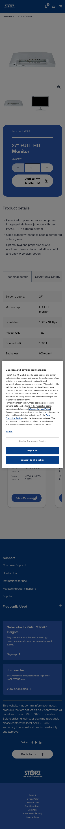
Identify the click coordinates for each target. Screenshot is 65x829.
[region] (32, 414)
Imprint (9, 431)
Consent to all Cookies (33, 460)
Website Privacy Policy (39, 409)
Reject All (32, 450)
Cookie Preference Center (32, 441)
